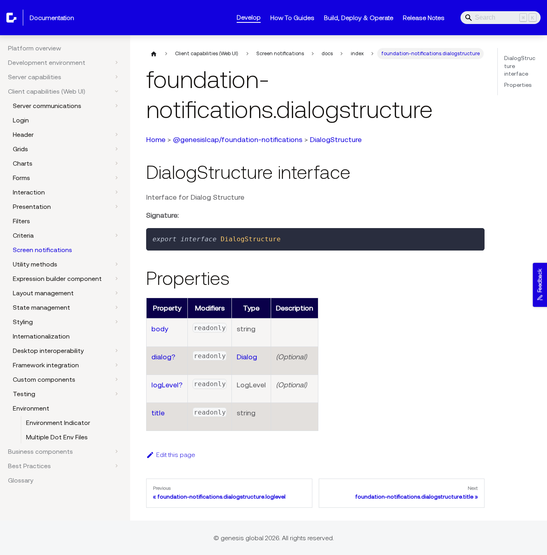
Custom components (44, 379)
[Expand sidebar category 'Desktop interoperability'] (116, 350)
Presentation (32, 206)
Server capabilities (34, 76)
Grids (20, 148)
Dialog (247, 357)
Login (21, 120)
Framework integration (46, 365)
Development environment (46, 62)
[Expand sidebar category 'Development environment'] (116, 62)
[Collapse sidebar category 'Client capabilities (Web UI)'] (116, 91)
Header (23, 134)
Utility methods (35, 264)
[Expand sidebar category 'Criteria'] (116, 235)
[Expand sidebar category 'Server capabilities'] (116, 76)
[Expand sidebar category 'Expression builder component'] (116, 278)
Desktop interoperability (48, 350)
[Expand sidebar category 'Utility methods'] (116, 264)
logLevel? (167, 385)
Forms (21, 177)
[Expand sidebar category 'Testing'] (116, 393)
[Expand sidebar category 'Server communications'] (116, 105)
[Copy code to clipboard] (474, 237)
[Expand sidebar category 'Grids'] (116, 148)
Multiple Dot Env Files (57, 437)
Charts (22, 163)
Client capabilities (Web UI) (46, 91)
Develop (249, 17)
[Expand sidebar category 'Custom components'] (116, 379)
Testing (24, 393)
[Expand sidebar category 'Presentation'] (116, 206)
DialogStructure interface (519, 66)
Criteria (23, 235)
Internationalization (41, 336)
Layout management (43, 293)
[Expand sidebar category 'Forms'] (116, 177)
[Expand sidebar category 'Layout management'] (116, 293)
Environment (31, 408)
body (159, 329)
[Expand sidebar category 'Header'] (116, 134)
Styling (23, 321)
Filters (21, 220)
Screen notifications (42, 249)
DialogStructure (336, 139)
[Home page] (153, 53)
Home (155, 139)
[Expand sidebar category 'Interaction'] (116, 192)
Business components (40, 451)
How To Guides (292, 17)
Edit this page (175, 454)
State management (41, 307)
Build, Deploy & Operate (358, 17)
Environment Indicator (58, 422)
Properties (517, 85)
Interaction (29, 192)
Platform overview (34, 48)
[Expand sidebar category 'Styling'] (116, 321)
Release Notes (423, 17)
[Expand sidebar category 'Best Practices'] (116, 465)
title (158, 413)
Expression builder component (57, 278)
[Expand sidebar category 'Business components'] (116, 451)
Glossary (20, 480)
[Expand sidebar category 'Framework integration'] (116, 365)
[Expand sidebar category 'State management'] (116, 307)
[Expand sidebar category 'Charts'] (116, 163)
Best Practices (29, 465)
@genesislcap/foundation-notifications (237, 139)
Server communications (47, 105)
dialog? (163, 357)
